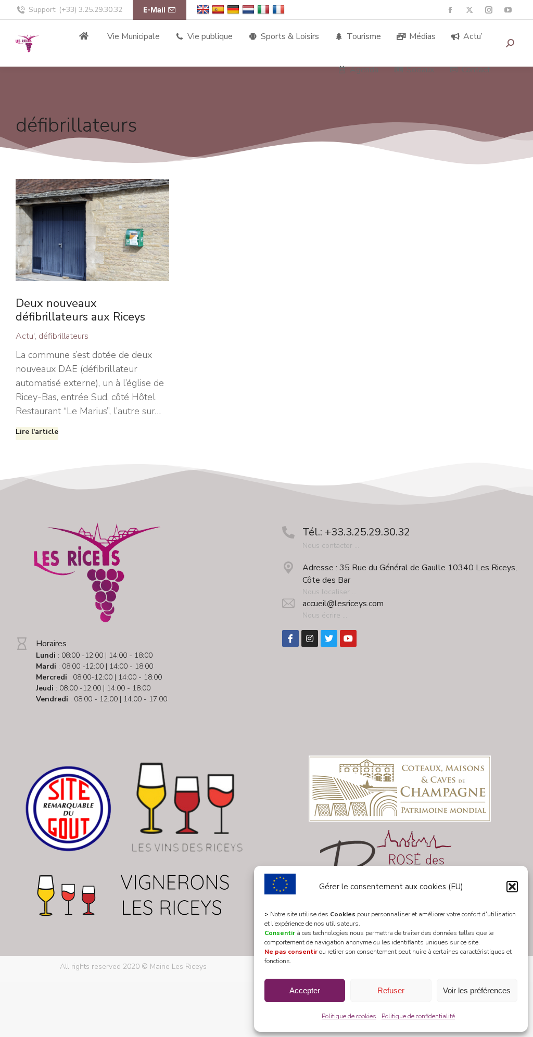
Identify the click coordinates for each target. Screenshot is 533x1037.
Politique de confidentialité (418, 1016)
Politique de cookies (349, 1016)
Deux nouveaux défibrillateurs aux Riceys (80, 310)
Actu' (25, 336)
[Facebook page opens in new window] (450, 10)
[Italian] (264, 9)
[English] (204, 9)
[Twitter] (329, 638)
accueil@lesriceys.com (343, 603)
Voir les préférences (477, 990)
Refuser (390, 990)
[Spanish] (219, 9)
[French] (279, 9)
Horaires (51, 643)
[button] (512, 886)
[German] (234, 9)
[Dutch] (249, 9)
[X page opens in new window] (469, 10)
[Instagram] (309, 638)
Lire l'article (37, 432)
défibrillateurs (63, 336)
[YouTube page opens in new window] (507, 10)
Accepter (304, 990)
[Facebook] (290, 638)
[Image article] (92, 230)
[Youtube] (348, 638)
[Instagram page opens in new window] (488, 10)
